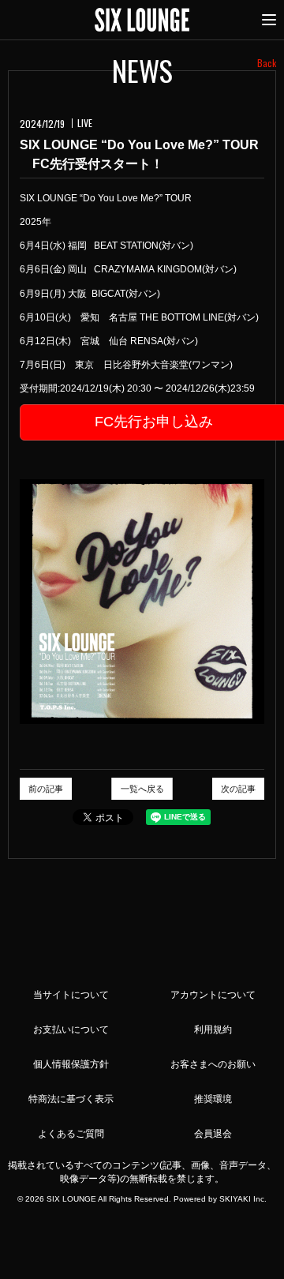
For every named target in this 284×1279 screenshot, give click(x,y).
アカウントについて (213, 994)
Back (266, 62)
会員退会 (213, 1133)
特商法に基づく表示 (71, 1099)
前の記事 (45, 788)
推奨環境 (213, 1099)
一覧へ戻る (142, 788)
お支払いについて (71, 1029)
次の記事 (238, 788)
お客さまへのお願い (213, 1064)
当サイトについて (71, 994)
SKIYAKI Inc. (243, 1199)
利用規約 (213, 1029)
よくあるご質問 (71, 1133)
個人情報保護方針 (71, 1064)
